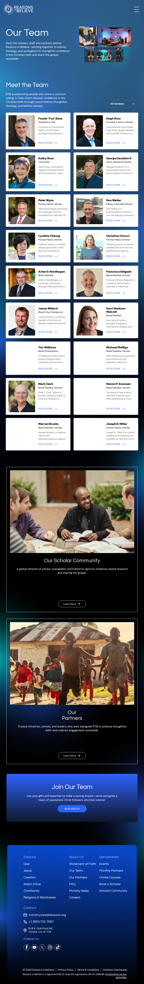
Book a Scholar (110, 884)
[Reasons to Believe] (18, 9)
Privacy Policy (65, 970)
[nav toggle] (137, 9)
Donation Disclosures (115, 970)
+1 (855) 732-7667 (41, 921)
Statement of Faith (82, 864)
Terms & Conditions (88, 970)
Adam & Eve (32, 884)
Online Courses (110, 877)
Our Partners (78, 877)
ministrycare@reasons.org (47, 915)
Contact (30, 908)
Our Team (76, 870)
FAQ (72, 884)
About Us (76, 857)
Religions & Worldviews (40, 897)
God (27, 864)
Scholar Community (113, 890)
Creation (30, 877)
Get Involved (109, 857)
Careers (74, 897)
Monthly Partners (111, 870)
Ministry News (79, 890)
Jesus (28, 870)
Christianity (32, 890)
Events (104, 864)
